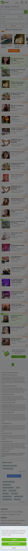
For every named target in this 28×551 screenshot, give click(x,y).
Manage (14, 548)
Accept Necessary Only (14, 543)
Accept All (14, 539)
